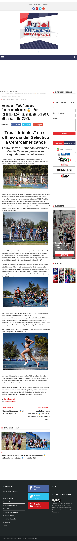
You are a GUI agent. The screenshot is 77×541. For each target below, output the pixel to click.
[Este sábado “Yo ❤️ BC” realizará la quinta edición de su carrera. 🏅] (73, 279)
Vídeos (7, 526)
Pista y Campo (9, 93)
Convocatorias (9, 498)
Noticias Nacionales (10, 519)
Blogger (35, 538)
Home (3, 93)
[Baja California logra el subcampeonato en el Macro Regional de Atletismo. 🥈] (14, 441)
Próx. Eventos (69, 143)
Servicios (45, 4)
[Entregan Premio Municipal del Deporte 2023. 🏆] (67, 279)
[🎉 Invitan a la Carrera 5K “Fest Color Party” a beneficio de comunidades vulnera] (67, 271)
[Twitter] (40, 9)
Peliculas (7, 522)
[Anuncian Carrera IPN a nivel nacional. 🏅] (61, 271)
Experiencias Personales (12, 505)
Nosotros (37, 4)
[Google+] (43, 9)
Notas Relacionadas (11, 428)
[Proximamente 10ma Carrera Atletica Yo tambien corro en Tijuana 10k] (55, 271)
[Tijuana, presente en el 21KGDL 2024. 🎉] (61, 279)
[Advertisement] (38, 77)
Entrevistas (8, 502)
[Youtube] (37, 9)
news (4, 99)
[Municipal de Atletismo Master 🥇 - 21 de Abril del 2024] (38, 441)
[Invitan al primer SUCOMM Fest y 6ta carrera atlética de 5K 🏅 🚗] (73, 271)
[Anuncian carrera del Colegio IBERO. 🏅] (55, 279)
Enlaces (58, 143)
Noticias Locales (9, 515)
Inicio (30, 4)
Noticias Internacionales (11, 512)
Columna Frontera (10, 495)
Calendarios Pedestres (11, 491)
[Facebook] (33, 9)
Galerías (7, 508)
